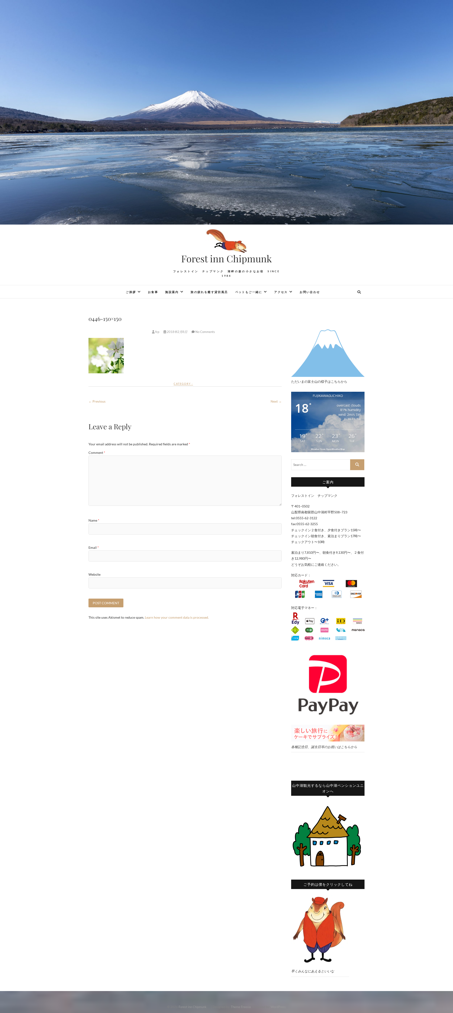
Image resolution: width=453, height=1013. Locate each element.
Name (93, 520)
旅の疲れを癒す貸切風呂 (209, 292)
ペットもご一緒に (248, 292)
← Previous (96, 401)
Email (93, 547)
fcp (157, 332)
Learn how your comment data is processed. (177, 617)
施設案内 (172, 292)
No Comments (205, 332)
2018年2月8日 (177, 332)
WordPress (278, 1007)
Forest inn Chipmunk (231, 258)
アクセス (281, 292)
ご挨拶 (131, 292)
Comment (96, 453)
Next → (276, 401)
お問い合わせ (310, 292)
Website (94, 574)
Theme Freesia (241, 1007)
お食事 (153, 292)
